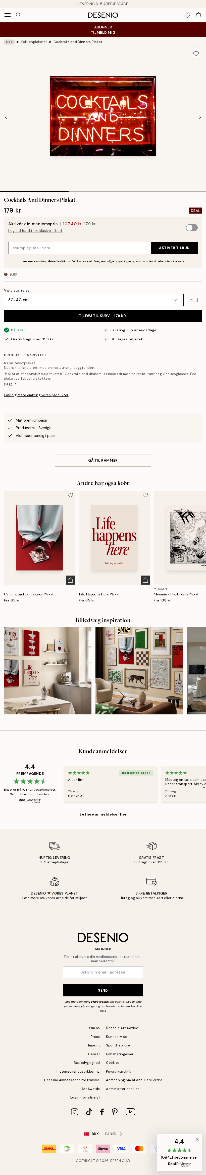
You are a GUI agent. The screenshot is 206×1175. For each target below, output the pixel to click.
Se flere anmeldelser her (102, 814)
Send (103, 990)
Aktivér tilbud (174, 248)
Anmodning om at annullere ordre (134, 1080)
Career (94, 1054)
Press (95, 1037)
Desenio (117, 1161)
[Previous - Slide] (6, 117)
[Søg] (18, 15)
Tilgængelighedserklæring (78, 1071)
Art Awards (91, 1089)
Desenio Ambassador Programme (72, 1080)
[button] (192, 300)
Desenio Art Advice (122, 1028)
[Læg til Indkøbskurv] (70, 580)
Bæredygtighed (87, 1063)
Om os (94, 1028)
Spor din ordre (118, 1045)
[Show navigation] (7, 15)
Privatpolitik (57, 261)
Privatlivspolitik (118, 1071)
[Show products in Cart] (198, 15)
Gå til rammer (103, 460)
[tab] (34, 190)
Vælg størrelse (17, 290)
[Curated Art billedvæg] (139, 670)
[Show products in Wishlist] (187, 15)
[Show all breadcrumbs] (9, 42)
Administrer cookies (123, 1089)
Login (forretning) (85, 1097)
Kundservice (116, 1037)
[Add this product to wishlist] (196, 53)
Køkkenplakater (34, 42)
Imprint (94, 1045)
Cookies (113, 1063)
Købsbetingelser (120, 1054)
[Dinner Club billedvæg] (47, 670)
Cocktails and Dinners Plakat (78, 42)
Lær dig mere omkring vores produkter (36, 395)
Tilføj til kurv (103, 315)
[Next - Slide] (200, 117)
